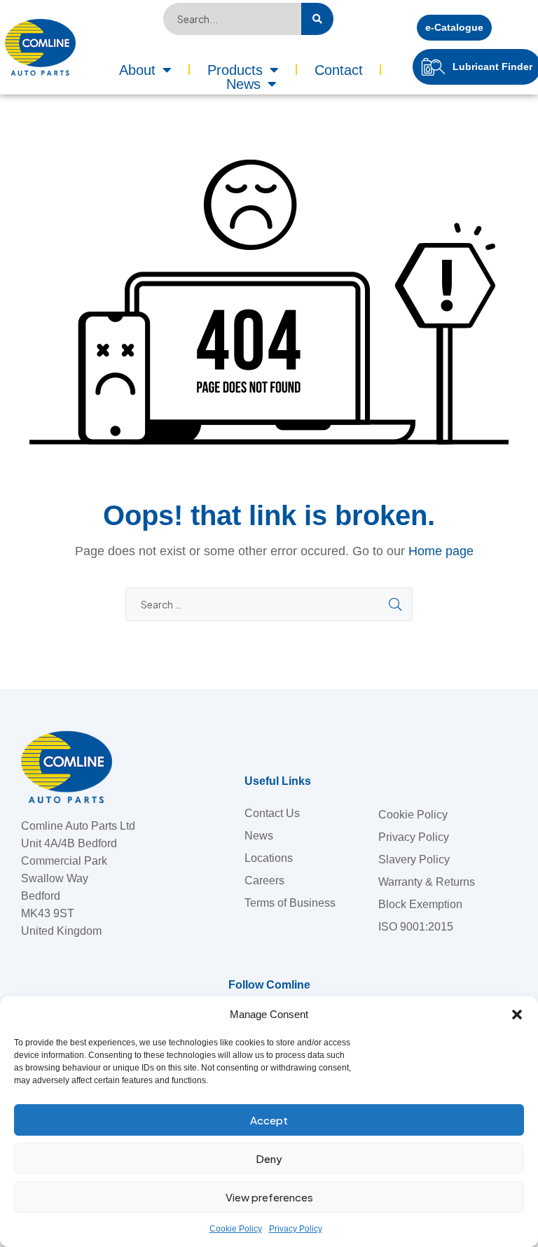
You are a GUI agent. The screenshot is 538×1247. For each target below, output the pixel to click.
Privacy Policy (295, 1229)
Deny (269, 1158)
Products (235, 70)
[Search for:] (269, 605)
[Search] (317, 19)
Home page (441, 551)
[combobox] (232, 19)
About (137, 70)
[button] (517, 1015)
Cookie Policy (235, 1229)
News (243, 84)
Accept (269, 1120)
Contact (339, 70)
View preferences (269, 1197)
